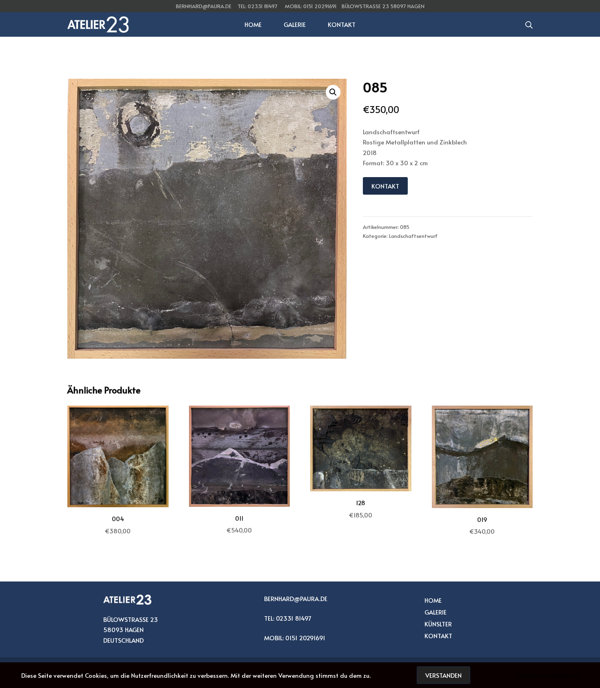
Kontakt (385, 186)
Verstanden (443, 675)
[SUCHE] (529, 24)
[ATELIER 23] (98, 24)
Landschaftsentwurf (413, 236)
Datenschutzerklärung (547, 675)
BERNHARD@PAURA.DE (295, 598)
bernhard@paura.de (203, 6)
